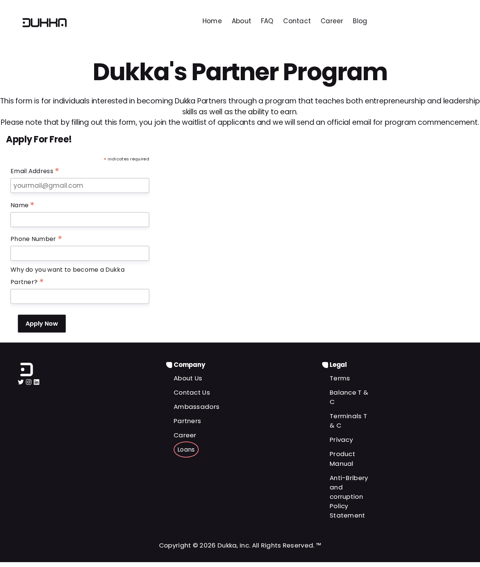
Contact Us (192, 392)
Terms (340, 378)
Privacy (341, 439)
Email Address (35, 171)
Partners (187, 420)
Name (22, 205)
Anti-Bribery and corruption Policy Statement (349, 496)
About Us (188, 378)
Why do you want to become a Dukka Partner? (67, 276)
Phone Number (36, 239)
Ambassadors (196, 406)
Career (185, 435)
